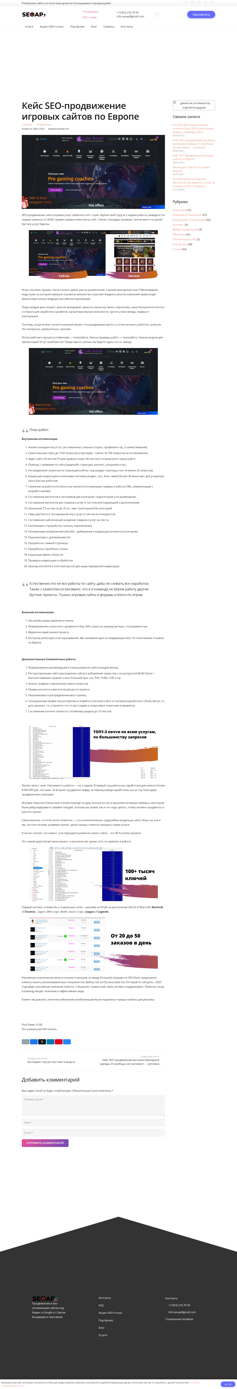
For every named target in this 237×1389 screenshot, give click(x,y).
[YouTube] (205, 3)
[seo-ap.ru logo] (34, 14)
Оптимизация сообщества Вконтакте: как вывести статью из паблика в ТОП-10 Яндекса (194, 182)
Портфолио (180, 244)
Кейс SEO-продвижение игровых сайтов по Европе (193, 157)
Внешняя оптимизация (187, 215)
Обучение (179, 234)
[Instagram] (199, 3)
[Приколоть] (59, 1041)
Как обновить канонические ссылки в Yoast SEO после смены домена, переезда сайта (193, 128)
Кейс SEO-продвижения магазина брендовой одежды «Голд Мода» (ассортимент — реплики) (194, 143)
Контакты (105, 1298)
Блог (101, 1327)
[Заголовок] (212, 3)
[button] (52, 14)
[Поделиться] (34, 1041)
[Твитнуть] (42, 1041)
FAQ (101, 1305)
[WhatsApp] (157, 14)
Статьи (177, 249)
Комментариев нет (58, 128)
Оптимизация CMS (184, 239)
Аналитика (179, 210)
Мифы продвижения (185, 229)
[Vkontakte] (192, 3)
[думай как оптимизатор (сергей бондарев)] (194, 105)
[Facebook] (185, 3)
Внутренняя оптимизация (189, 220)
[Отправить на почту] (26, 1041)
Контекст (178, 224)
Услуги (103, 1335)
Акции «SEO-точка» (111, 1313)
